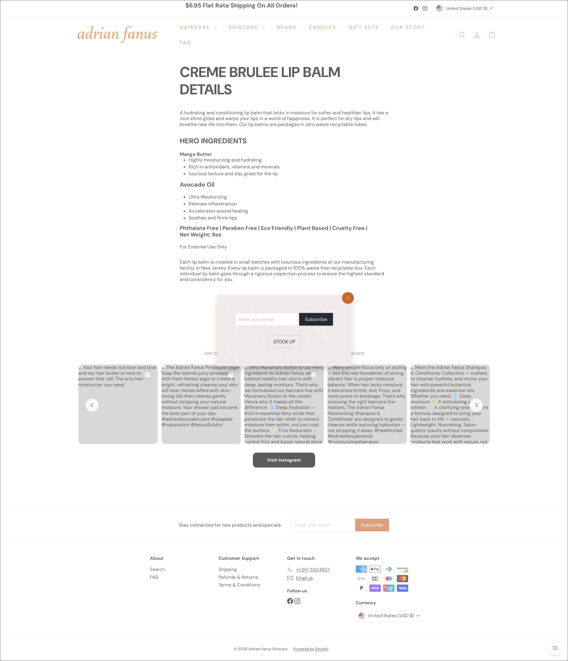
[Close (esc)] (348, 298)
